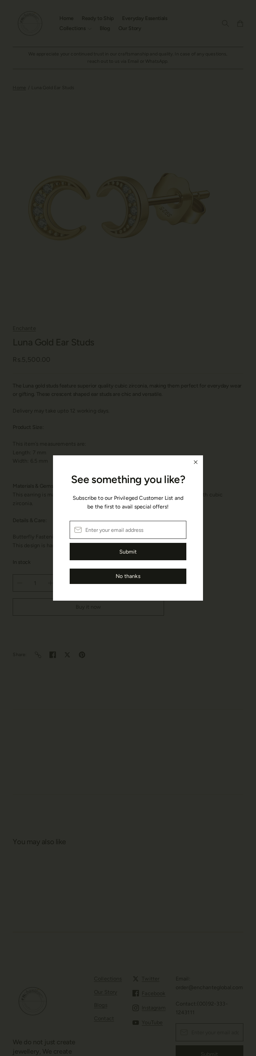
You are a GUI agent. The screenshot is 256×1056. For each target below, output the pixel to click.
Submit (128, 552)
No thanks (128, 576)
